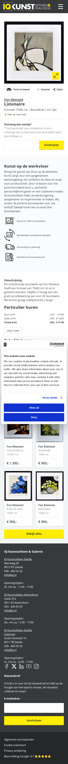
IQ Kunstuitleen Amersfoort (21, 595)
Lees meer (13, 330)
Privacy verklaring (15, 750)
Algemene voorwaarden (19, 739)
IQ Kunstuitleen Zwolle (18, 559)
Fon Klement (13, 99)
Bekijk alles (34, 534)
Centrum (9, 634)
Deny (34, 417)
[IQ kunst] (27, 6)
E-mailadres (13, 698)
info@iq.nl (10, 575)
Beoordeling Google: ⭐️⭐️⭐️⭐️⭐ (27, 756)
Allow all (34, 407)
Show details (49, 397)
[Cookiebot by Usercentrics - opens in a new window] (49, 344)
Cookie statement (15, 745)
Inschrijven (51, 145)
